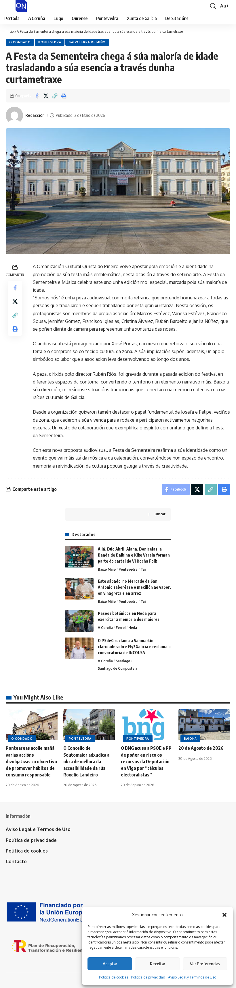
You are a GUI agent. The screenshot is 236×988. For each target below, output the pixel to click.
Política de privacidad (148, 977)
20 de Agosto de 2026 (201, 748)
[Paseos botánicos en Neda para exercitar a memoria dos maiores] (79, 621)
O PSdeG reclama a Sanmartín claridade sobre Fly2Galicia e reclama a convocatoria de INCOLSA (134, 646)
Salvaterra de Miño (87, 42)
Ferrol (120, 627)
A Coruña (105, 627)
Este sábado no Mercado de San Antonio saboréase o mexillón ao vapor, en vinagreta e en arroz (134, 587)
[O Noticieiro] (21, 6)
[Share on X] (46, 95)
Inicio (10, 31)
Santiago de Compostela (117, 668)
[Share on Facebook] (37, 95)
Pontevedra (49, 42)
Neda (132, 627)
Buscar (160, 514)
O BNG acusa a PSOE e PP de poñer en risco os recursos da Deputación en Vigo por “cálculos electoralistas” (146, 761)
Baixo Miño (107, 569)
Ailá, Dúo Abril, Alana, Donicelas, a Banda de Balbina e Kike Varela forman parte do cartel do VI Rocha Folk (134, 555)
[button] (224, 915)
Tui (143, 569)
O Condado (20, 42)
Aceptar (110, 963)
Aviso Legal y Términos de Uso (192, 977)
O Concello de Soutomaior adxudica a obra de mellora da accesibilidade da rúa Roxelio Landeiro (86, 761)
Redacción (35, 115)
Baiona (190, 738)
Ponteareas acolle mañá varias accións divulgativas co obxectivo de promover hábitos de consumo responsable (31, 761)
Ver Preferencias (205, 963)
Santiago (123, 660)
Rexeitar (157, 963)
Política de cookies (113, 977)
